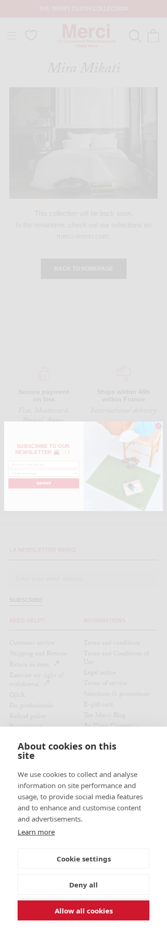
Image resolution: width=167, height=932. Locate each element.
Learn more (36, 831)
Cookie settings (84, 858)
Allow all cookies (84, 910)
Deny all (83, 884)
